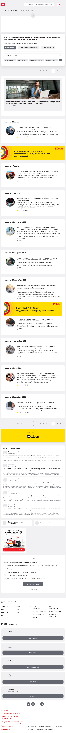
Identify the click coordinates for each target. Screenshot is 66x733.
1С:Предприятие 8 (10, 60)
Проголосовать (33, 584)
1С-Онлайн (5, 613)
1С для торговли (55, 611)
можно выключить (30, 43)
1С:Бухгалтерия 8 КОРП (37, 60)
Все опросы (33, 589)
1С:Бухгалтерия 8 (23, 60)
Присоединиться (33, 667)
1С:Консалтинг (22, 610)
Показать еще (17, 423)
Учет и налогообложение (28, 48)
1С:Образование (39, 614)
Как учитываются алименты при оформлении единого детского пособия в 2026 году (27, 483)
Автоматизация (48, 48)
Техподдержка (6, 729)
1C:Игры (4, 616)
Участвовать (33, 652)
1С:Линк (4, 610)
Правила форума (7, 726)
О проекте (4, 710)
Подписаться (33, 638)
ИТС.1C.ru (36, 617)
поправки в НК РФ (51, 60)
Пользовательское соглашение (11, 713)
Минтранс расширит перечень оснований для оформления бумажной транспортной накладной (31, 455)
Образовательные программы (55, 607)
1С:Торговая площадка (53, 615)
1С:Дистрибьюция (39, 611)
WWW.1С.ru (5, 607)
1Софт (19, 613)
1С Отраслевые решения (38, 607)
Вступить (33, 681)
